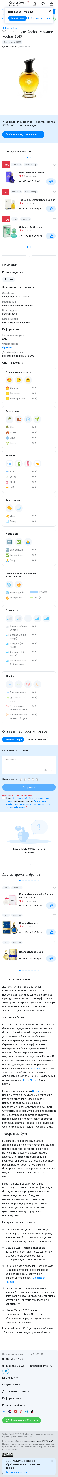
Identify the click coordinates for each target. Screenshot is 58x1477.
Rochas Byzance (28, 923)
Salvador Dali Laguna (31, 227)
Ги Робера (35, 1068)
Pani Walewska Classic (32, 172)
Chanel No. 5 (28, 1080)
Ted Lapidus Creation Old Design (37, 200)
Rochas (36, 1091)
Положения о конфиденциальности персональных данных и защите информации (28, 804)
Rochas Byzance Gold (31, 952)
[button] (27, 157)
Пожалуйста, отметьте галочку (17, 795)
